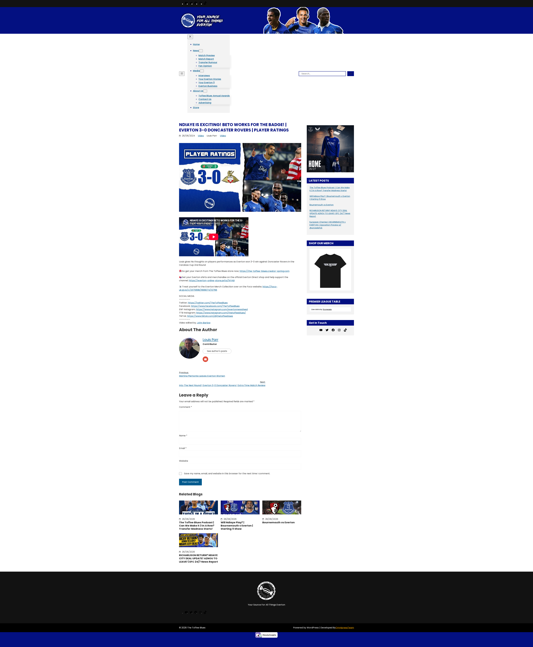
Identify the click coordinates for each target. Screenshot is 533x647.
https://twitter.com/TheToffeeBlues (208, 302)
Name (183, 435)
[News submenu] (201, 50)
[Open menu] (182, 73)
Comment (185, 407)
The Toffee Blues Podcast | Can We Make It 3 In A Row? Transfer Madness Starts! (196, 526)
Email (183, 448)
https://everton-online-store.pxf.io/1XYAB (212, 280)
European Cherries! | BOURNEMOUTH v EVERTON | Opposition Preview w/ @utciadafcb (328, 225)
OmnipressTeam (345, 627)
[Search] (350, 73)
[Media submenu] (202, 70)
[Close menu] (190, 36)
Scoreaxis (327, 309)
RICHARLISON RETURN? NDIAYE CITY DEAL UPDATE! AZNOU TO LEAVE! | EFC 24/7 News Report (198, 558)
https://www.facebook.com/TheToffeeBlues (215, 306)
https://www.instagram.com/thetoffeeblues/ (221, 312)
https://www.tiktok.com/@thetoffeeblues (210, 316)
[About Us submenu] (205, 91)
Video (201, 135)
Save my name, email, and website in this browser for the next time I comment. (227, 473)
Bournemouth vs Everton (278, 522)
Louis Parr (210, 339)
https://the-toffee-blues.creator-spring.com (264, 271)
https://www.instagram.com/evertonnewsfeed (222, 309)
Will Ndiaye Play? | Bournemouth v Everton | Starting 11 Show (237, 526)
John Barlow (203, 322)
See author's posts (217, 351)
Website (183, 460)
